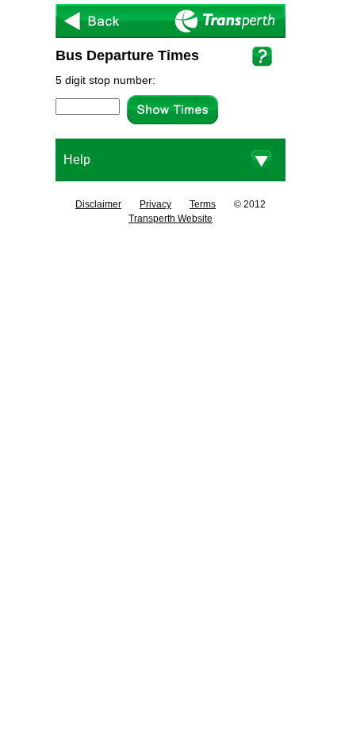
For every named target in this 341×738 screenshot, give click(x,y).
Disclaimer (98, 204)
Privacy (155, 204)
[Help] (262, 56)
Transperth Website (170, 218)
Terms (203, 204)
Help (76, 159)
